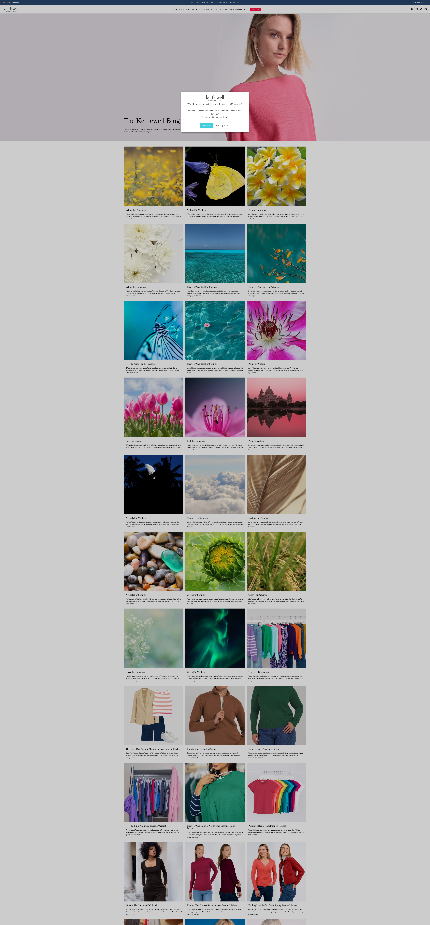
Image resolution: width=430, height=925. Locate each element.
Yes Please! (207, 125)
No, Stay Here (222, 125)
